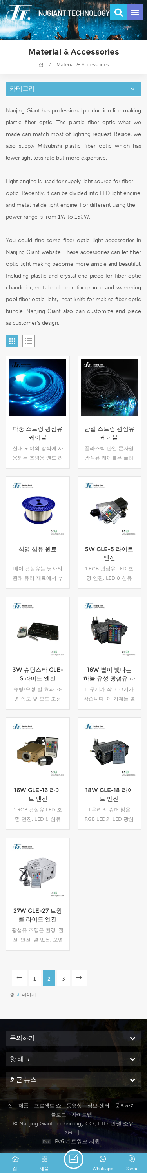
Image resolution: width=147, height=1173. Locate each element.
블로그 (58, 1115)
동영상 (74, 1106)
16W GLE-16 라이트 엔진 (37, 794)
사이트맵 (82, 1115)
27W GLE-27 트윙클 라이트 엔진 (37, 915)
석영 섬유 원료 (37, 549)
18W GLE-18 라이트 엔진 (109, 794)
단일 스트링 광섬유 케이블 (109, 433)
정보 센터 (98, 1106)
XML (70, 1132)
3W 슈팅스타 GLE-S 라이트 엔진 (38, 674)
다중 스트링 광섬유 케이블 (38, 433)
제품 (23, 1106)
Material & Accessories (82, 65)
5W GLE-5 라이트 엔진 (109, 553)
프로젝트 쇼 (47, 1106)
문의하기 (125, 1106)
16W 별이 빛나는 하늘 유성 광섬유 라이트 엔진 (109, 674)
